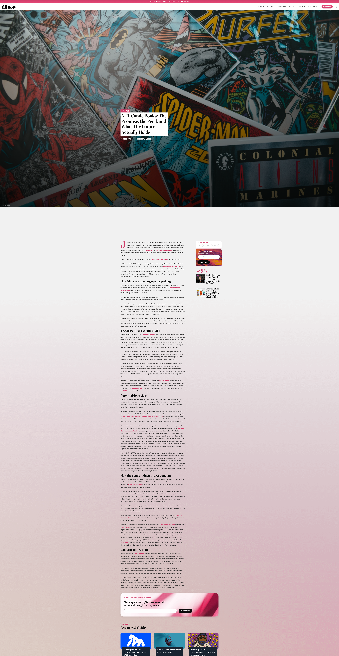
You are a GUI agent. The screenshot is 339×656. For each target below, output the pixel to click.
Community (282, 6)
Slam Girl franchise (135, 484)
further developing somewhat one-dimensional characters (142, 416)
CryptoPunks (137, 388)
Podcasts (270, 6)
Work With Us (313, 6)
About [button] (301, 6)
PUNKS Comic (126, 391)
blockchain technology (171, 266)
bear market (139, 553)
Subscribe (327, 6)
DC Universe (125, 527)
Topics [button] (259, 6)
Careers (292, 6)
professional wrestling (164, 250)
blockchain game (149, 335)
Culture (125, 111)
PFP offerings (164, 381)
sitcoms (149, 250)
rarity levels (125, 542)
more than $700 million (160, 259)
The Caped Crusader (167, 524)
